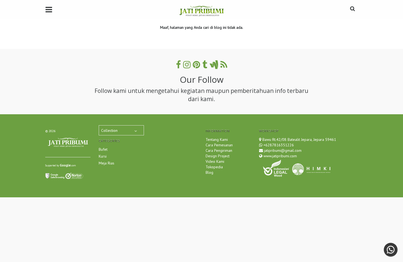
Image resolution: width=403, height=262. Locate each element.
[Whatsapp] (391, 250)
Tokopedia (214, 166)
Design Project (217, 155)
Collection (109, 130)
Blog (209, 172)
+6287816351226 (278, 145)
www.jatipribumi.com (279, 155)
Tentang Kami (217, 139)
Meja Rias (106, 163)
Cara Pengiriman (219, 150)
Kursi (103, 156)
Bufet (103, 149)
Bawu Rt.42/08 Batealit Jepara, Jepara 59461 (299, 139)
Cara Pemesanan (219, 145)
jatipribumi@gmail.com (282, 150)
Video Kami (215, 161)
